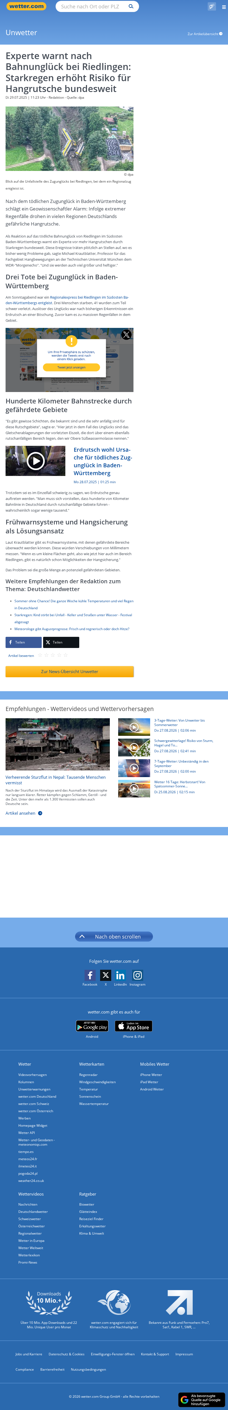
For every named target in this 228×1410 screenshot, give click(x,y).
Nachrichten (27, 1204)
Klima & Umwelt (91, 1233)
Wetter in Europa (31, 1240)
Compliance (25, 1369)
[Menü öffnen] (222, 6)
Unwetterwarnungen (34, 1089)
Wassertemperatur (94, 1103)
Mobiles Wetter (154, 1064)
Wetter (24, 1064)
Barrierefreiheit (52, 1369)
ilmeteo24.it (27, 1166)
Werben (24, 1118)
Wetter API (26, 1132)
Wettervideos (31, 1194)
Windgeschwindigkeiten (97, 1082)
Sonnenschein (90, 1096)
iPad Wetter (149, 1082)
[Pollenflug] (212, 6)
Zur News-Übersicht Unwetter (69, 671)
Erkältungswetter (92, 1226)
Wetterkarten (91, 1064)
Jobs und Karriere (29, 1354)
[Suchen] (129, 6)
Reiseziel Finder (91, 1218)
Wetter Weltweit (30, 1247)
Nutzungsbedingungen (88, 1369)
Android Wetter (152, 1089)
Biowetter (86, 1204)
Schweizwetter (29, 1218)
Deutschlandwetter (33, 1211)
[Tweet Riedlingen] (69, 359)
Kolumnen (26, 1082)
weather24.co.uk (31, 1180)
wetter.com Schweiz (33, 1103)
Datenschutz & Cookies (67, 1354)
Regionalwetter (30, 1233)
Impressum (184, 1354)
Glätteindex (88, 1211)
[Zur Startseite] (28, 6)
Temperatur (88, 1089)
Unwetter (21, 32)
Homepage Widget (32, 1125)
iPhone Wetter (151, 1074)
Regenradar (88, 1074)
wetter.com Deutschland (37, 1096)
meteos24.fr (27, 1159)
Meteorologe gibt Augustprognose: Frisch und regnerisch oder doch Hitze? (71, 629)
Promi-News (27, 1262)
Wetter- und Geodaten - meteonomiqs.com (36, 1142)
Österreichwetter (31, 1226)
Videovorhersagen (32, 1074)
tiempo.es (26, 1151)
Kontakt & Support (155, 1354)
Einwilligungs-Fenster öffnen (113, 1354)
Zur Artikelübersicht (203, 34)
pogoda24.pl (28, 1173)
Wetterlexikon (29, 1255)
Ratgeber (87, 1194)
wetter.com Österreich (35, 1111)
